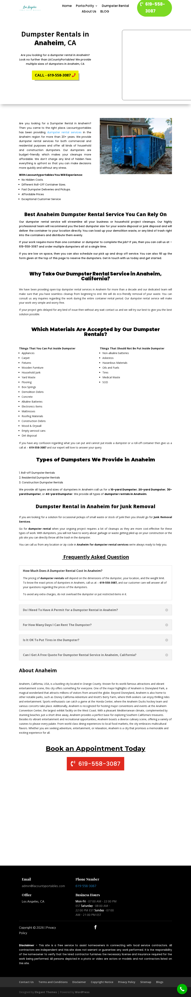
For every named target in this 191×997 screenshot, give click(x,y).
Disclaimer (79, 982)
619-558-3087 (99, 764)
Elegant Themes (46, 992)
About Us (89, 12)
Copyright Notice (102, 982)
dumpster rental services (64, 132)
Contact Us (26, 982)
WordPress (82, 992)
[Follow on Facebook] (95, 927)
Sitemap (145, 982)
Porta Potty (85, 6)
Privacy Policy (126, 982)
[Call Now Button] (182, 989)
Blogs (159, 982)
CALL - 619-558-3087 (53, 75)
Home (67, 6)
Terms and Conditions (53, 982)
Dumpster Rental (115, 6)
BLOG (104, 12)
